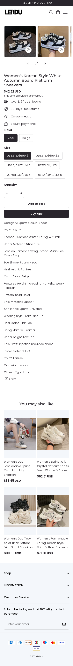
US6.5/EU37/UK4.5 (18, 165)
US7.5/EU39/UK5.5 (18, 175)
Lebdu (40, 656)
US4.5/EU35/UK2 (17, 156)
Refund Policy (12, 591)
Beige (26, 138)
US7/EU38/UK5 (47, 165)
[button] (51, 12)
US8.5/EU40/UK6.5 (50, 175)
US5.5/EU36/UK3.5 (47, 156)
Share (12, 378)
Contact (8, 603)
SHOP (7, 579)
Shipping (9, 95)
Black (10, 138)
